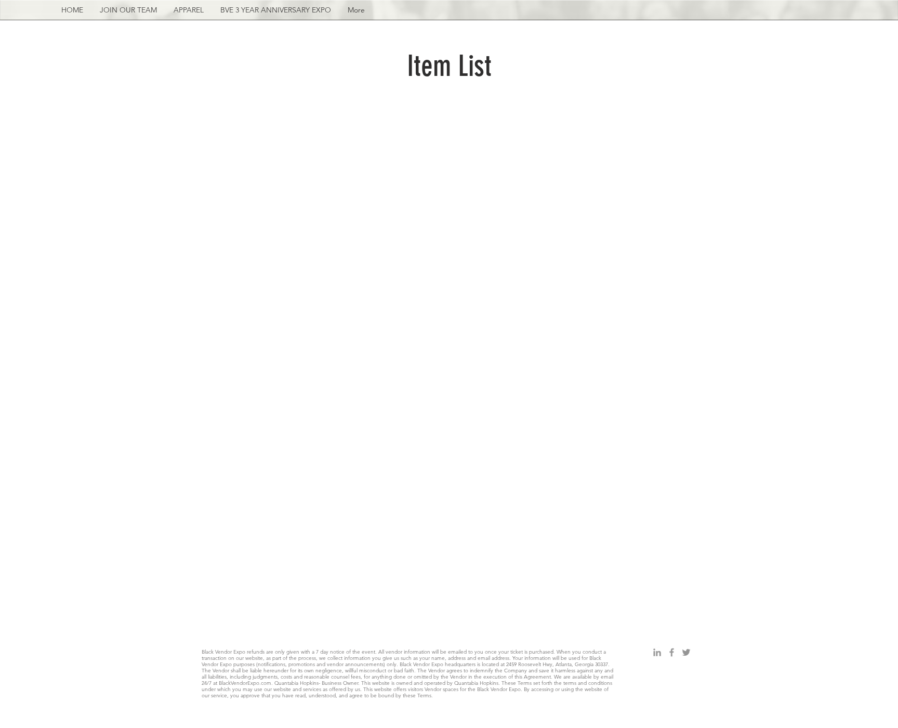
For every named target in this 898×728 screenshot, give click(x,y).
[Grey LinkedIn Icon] (657, 652)
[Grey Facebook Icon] (671, 652)
